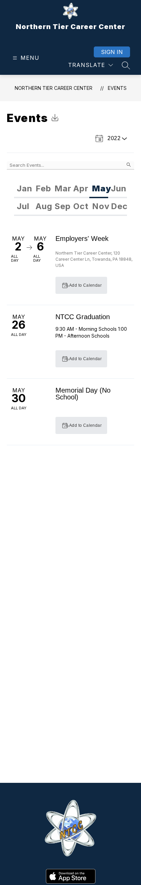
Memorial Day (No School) (83, 393)
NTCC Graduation (82, 316)
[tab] (23, 189)
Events (117, 88)
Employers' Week (81, 238)
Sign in (112, 52)
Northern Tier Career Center (53, 88)
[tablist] (70, 189)
